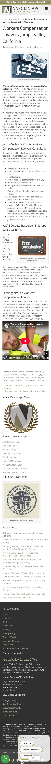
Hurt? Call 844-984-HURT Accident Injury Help (23, 594)
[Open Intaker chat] (22, 763)
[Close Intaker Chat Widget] (48, 731)
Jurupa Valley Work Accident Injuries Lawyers (23, 377)
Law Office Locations (11, 453)
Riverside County (10, 712)
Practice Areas (9, 457)
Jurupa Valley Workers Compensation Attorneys (24, 380)
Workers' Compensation (22, 374)
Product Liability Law (12, 465)
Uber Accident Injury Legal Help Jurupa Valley (23, 577)
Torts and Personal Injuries (14, 469)
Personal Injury (9, 449)
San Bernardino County (13, 704)
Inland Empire (8, 715)
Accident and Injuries (12, 442)
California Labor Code (28, 115)
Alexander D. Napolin (12, 641)
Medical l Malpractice (12, 461)
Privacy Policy (8, 633)
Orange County (9, 700)
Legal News (7, 645)
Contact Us (7, 626)
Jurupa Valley (16, 19)
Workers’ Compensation (13, 472)
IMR (23, 197)
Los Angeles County (11, 708)
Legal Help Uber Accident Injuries (17, 598)
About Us (6, 618)
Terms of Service (10, 637)
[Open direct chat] (44, 731)
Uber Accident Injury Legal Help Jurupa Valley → (26, 391)
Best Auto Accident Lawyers (15, 648)
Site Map (6, 629)
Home (5, 19)
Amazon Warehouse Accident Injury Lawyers (23, 573)
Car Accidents (8, 446)
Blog (4, 622)
